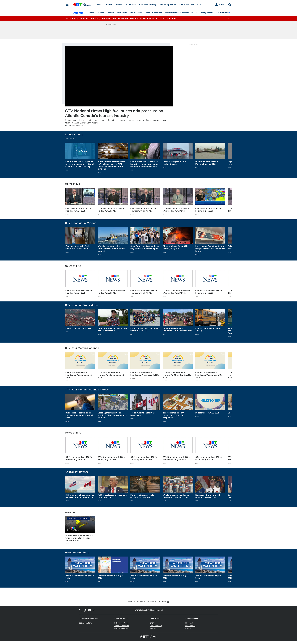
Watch (119, 5)
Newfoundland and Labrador (177, 13)
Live (199, 5)
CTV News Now (186, 5)
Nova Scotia (122, 13)
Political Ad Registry (121, 628)
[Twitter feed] (80, 610)
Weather (100, 13)
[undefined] (80, 157)
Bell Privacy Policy (121, 623)
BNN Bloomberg (156, 626)
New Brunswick (136, 13)
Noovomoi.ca (190, 626)
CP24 (152, 623)
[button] (227, 158)
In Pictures (131, 5)
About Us (131, 602)
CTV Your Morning (147, 5)
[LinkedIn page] (94, 610)
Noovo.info (189, 623)
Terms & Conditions (121, 626)
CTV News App (163, 602)
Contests (110, 13)
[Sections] (67, 4)
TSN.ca (153, 628)
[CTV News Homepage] (82, 4)
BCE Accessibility (85, 623)
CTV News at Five (223, 13)
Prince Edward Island (153, 13)
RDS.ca (188, 628)
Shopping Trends (168, 5)
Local (98, 5)
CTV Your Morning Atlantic (202, 13)
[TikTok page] (85, 610)
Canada (108, 5)
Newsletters (151, 602)
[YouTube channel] (89, 610)
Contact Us (141, 602)
